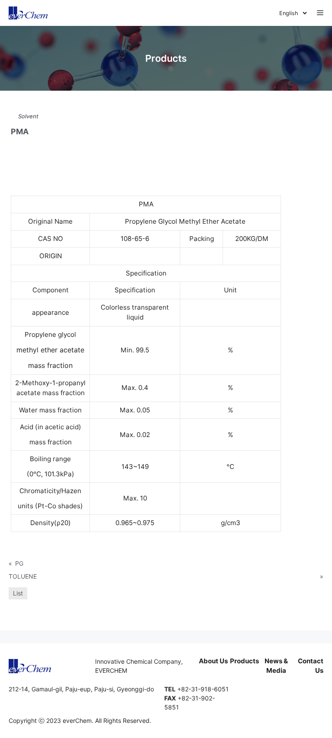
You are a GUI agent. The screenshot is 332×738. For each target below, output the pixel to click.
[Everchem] (28, 13)
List (18, 593)
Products (244, 661)
